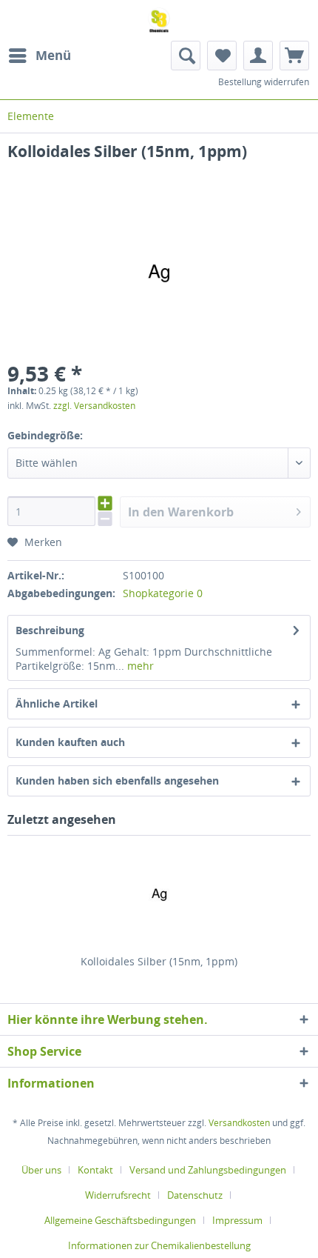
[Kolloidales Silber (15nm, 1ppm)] (159, 895)
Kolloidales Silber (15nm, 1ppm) (159, 961)
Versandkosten (239, 1122)
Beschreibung (50, 630)
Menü (53, 55)
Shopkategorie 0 (163, 593)
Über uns (41, 1170)
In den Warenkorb (181, 512)
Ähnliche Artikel (57, 703)
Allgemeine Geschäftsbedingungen (120, 1220)
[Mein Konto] (258, 55)
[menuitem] (39, 55)
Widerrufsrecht (118, 1195)
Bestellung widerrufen (263, 82)
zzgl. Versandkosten (94, 405)
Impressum (237, 1220)
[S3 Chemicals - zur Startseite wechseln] (159, 20)
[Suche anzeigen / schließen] (185, 55)
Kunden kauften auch (70, 742)
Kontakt (95, 1170)
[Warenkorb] (294, 55)
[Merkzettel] (222, 55)
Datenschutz (195, 1195)
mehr (139, 666)
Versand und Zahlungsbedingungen (207, 1170)
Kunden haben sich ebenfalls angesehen (117, 780)
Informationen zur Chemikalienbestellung (159, 1245)
